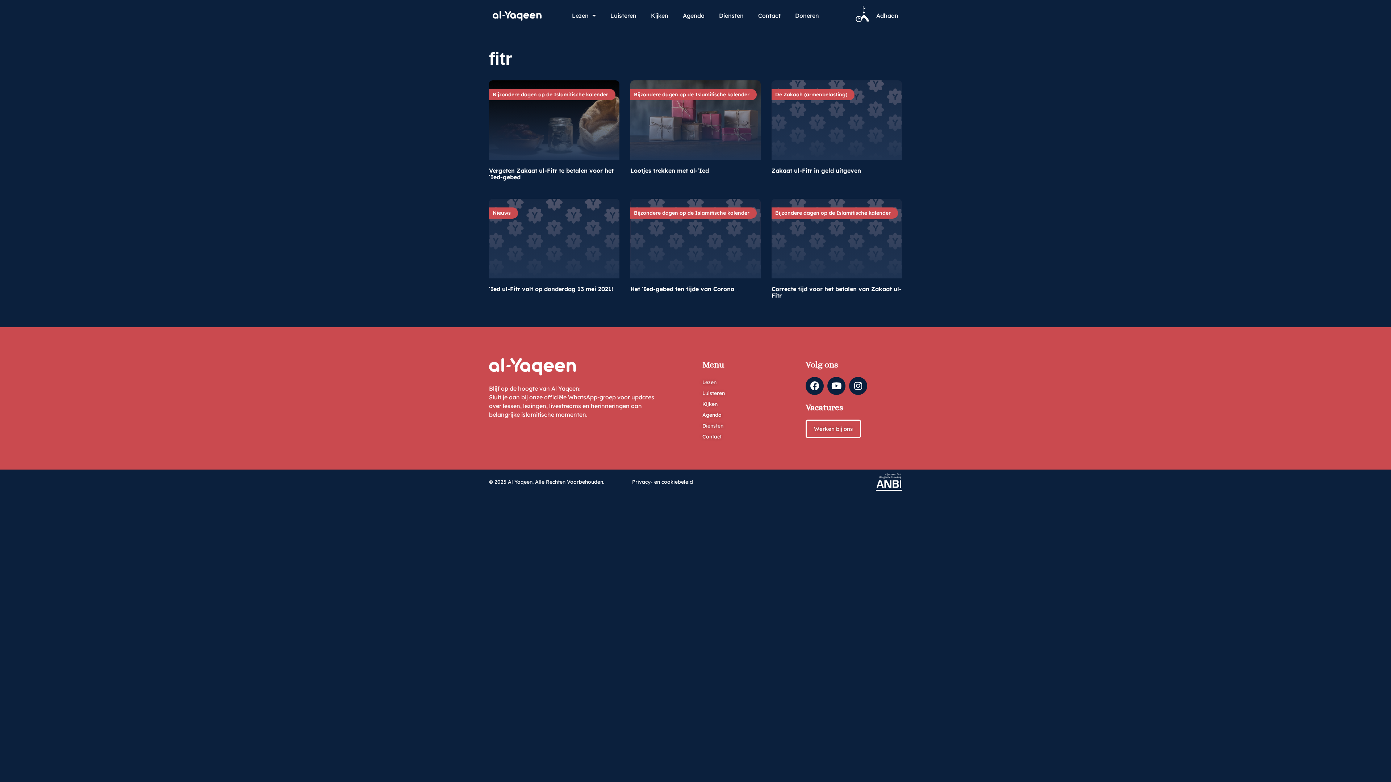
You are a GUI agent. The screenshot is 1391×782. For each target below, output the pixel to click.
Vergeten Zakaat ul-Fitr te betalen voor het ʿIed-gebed (551, 174)
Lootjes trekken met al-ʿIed (669, 170)
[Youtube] (836, 386)
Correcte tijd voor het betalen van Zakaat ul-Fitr (837, 292)
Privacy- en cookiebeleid (662, 482)
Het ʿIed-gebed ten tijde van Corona (682, 289)
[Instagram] (858, 386)
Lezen (580, 15)
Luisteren (623, 15)
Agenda (694, 15)
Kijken (659, 15)
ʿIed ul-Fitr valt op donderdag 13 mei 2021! (551, 289)
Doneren (807, 15)
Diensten (731, 15)
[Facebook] (815, 386)
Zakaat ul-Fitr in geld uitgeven (816, 170)
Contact (769, 15)
